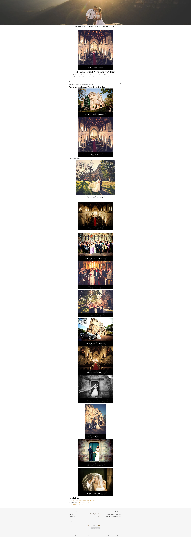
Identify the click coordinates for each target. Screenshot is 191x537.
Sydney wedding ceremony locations (77, 504)
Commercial (71, 514)
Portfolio (90, 26)
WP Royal (74, 535)
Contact (114, 26)
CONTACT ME (108, 524)
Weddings (70, 521)
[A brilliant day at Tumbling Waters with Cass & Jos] (94, 525)
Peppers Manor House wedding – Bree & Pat (114, 518)
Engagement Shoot (72, 516)
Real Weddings (98, 26)
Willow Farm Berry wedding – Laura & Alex (113, 516)
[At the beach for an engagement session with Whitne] (88, 525)
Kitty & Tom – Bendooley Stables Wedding (113, 514)
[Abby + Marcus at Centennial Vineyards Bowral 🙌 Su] (99, 525)
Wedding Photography (80, 26)
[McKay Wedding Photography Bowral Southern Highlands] (72, 26)
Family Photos (106, 26)
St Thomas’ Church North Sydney (83, 502)
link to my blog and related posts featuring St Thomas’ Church (84, 500)
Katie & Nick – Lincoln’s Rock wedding (112, 521)
